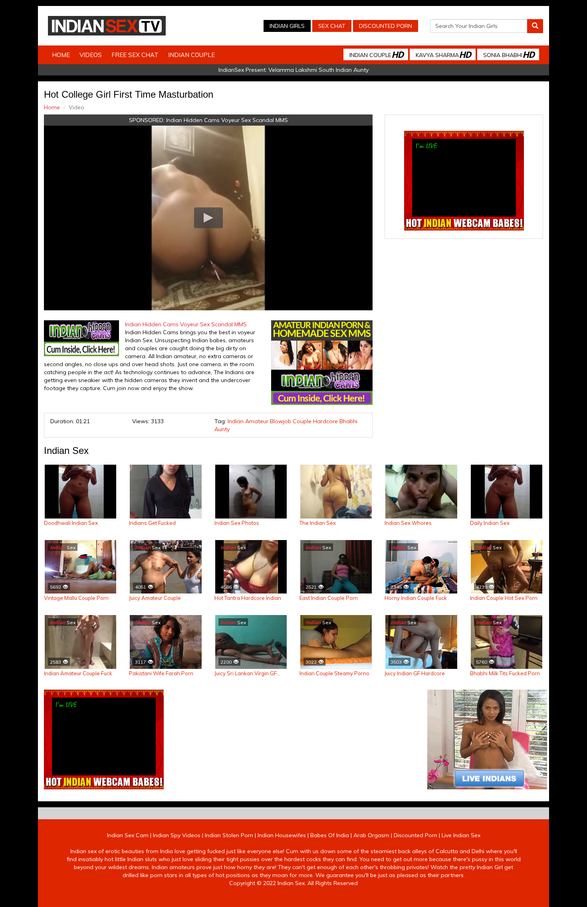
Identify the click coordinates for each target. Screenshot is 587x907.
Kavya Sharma (443, 54)
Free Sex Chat (135, 55)
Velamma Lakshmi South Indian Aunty (318, 69)
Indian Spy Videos (176, 835)
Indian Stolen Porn (229, 835)
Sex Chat (331, 26)
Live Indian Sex (461, 835)
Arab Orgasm (371, 835)
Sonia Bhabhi (508, 54)
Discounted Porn (385, 26)
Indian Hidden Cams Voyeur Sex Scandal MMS (227, 120)
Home (61, 55)
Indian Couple (191, 55)
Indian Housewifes (282, 835)
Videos (90, 55)
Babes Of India (329, 835)
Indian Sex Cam (128, 835)
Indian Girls (287, 26)
